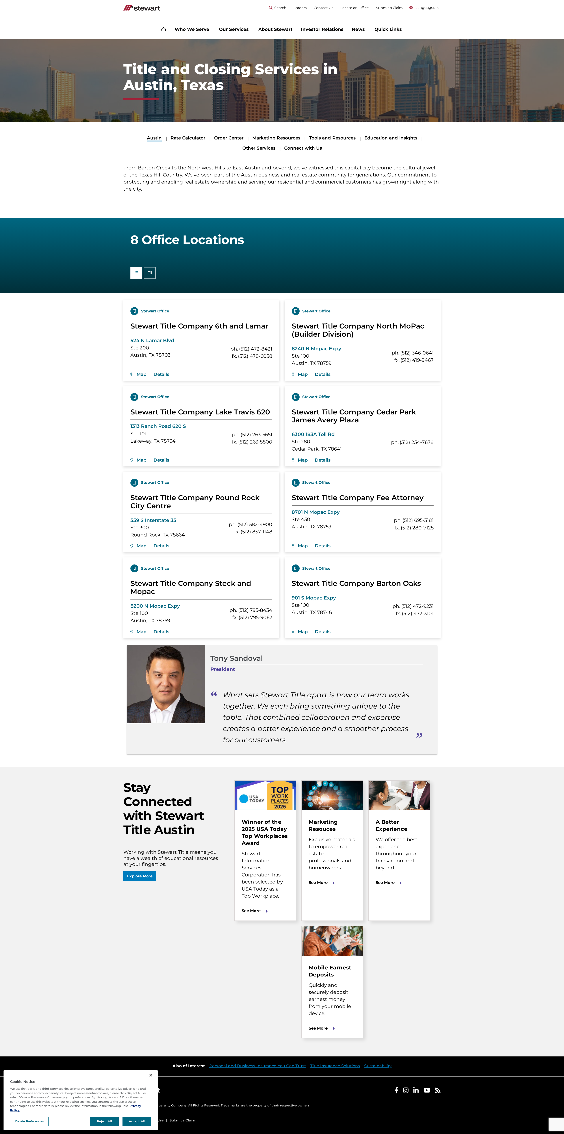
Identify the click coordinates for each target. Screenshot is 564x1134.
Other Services (258, 148)
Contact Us (323, 8)
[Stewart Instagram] (406, 1091)
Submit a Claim (389, 8)
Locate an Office (354, 8)
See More (251, 910)
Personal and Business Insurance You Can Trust (257, 1065)
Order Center (228, 138)
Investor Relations (322, 29)
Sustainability (377, 1065)
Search (280, 8)
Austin (154, 138)
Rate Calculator (188, 138)
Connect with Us (303, 148)
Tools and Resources (332, 138)
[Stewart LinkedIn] (416, 1091)
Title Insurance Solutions (335, 1065)
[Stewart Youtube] (426, 1091)
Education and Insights (390, 138)
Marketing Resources (276, 138)
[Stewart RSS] (438, 1091)
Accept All (137, 1121)
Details (161, 374)
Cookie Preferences (29, 1121)
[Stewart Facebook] (397, 1091)
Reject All (104, 1121)
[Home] (163, 30)
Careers (300, 8)
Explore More (139, 876)
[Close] (151, 1075)
